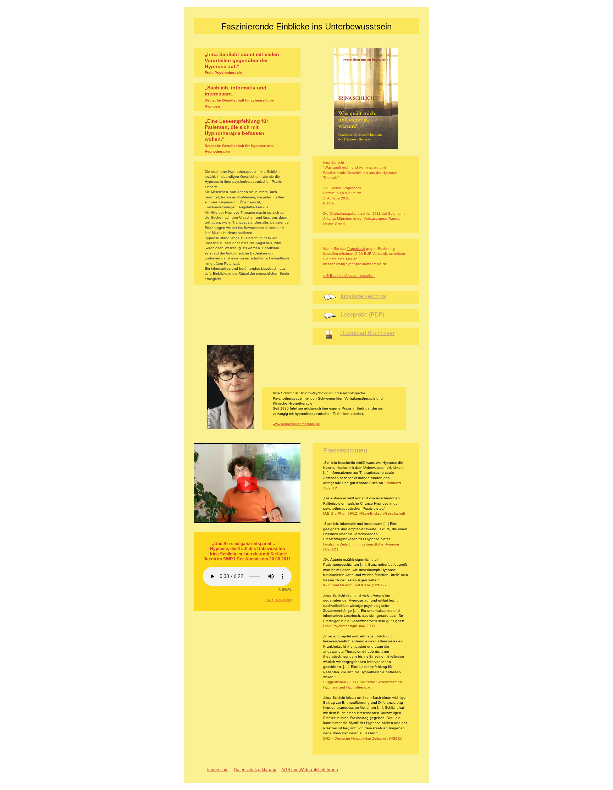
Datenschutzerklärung (255, 769)
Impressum (217, 769)
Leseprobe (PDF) (362, 315)
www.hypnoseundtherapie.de (296, 424)
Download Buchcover (367, 333)
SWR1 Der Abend (278, 600)
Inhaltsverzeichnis (363, 296)
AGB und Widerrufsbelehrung (309, 769)
